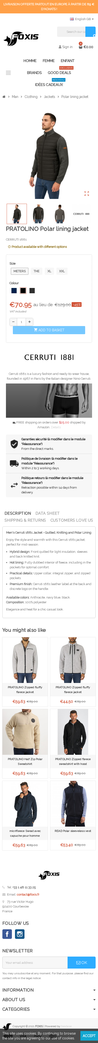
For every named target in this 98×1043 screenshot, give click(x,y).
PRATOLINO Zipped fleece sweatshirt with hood (73, 761)
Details (56, 427)
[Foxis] (21, 38)
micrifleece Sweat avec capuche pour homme (25, 833)
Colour (14, 283)
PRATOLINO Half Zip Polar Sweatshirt (25, 761)
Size (12, 263)
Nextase (66, 1026)
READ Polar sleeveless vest (73, 831)
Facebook (7, 934)
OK (83, 962)
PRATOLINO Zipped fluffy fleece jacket (25, 690)
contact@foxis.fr (28, 894)
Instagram (19, 934)
